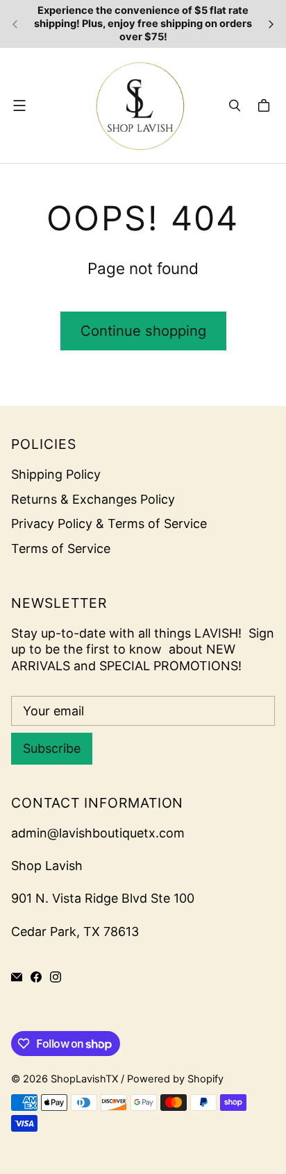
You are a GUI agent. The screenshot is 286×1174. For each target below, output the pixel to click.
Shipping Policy (56, 474)
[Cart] (266, 105)
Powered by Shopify (175, 1079)
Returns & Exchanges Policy (93, 499)
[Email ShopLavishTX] (16, 977)
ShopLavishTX (84, 1079)
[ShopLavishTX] (139, 105)
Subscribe (52, 748)
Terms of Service (60, 548)
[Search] (234, 105)
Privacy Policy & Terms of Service (109, 523)
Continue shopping (143, 330)
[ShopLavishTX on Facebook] (36, 977)
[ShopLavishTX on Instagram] (55, 977)
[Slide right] (270, 24)
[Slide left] (15, 24)
